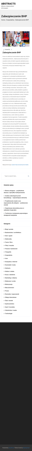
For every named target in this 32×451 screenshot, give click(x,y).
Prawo (7, 291)
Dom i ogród (8, 236)
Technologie (8, 313)
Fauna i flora (8, 242)
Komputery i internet (11, 261)
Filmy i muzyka (9, 245)
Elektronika (8, 239)
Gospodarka (8, 255)
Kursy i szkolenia (10, 274)
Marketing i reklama (11, 278)
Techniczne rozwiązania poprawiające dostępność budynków (16, 214)
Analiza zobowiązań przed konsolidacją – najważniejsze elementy (15, 197)
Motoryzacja (8, 284)
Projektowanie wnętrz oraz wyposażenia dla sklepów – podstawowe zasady (16, 203)
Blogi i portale (9, 229)
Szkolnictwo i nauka (11, 310)
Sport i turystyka (10, 307)
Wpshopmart (26, 447)
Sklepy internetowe (10, 297)
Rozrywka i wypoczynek (12, 294)
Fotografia (8, 252)
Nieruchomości (9, 287)
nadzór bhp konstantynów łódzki (20, 164)
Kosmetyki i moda (10, 265)
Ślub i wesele (9, 300)
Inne (6, 258)
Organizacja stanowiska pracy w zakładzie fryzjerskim (14, 209)
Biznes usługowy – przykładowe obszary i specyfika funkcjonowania (14, 191)
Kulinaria (7, 268)
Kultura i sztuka (9, 271)
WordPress (11, 447)
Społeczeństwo (9, 304)
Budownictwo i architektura (13, 232)
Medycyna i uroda (10, 281)
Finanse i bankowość (11, 248)
